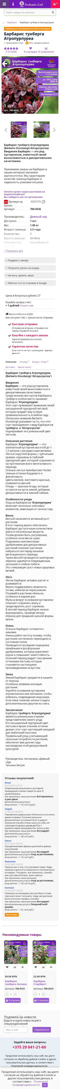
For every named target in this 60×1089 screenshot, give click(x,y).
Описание (11, 361)
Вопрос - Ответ (40, 361)
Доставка (10, 367)
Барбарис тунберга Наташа (16, 982)
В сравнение (46, 51)
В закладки (30, 51)
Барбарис (12, 22)
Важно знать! (24, 367)
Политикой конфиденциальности (29, 1065)
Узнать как (26, 305)
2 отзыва (11, 51)
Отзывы (24, 361)
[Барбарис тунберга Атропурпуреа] (30, 85)
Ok (45, 1085)
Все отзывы (12, 914)
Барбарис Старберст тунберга (39, 984)
